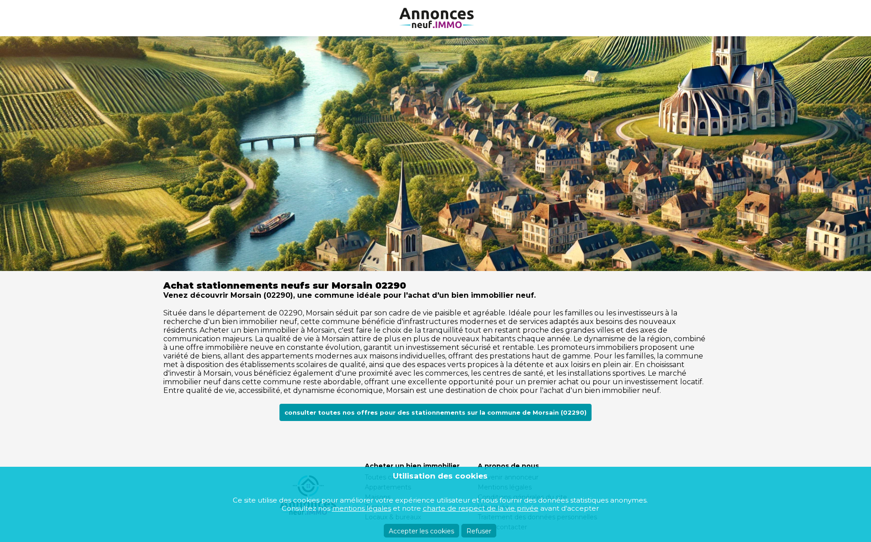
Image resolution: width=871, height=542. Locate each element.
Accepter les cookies (421, 531)
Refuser (478, 531)
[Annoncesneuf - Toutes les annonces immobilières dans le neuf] (435, 18)
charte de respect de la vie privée (480, 508)
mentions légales (361, 508)
